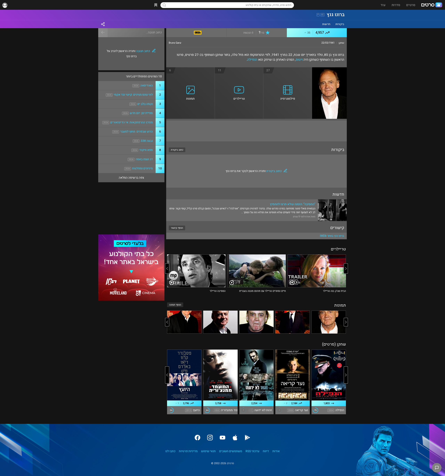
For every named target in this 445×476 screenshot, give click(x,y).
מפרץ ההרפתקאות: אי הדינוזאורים (131, 122)
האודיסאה (146, 85)
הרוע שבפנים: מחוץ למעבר (136, 131)
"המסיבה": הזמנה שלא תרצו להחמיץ (292, 204)
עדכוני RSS (252, 451)
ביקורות (339, 24)
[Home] (431, 5)
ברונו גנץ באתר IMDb (332, 236)
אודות (276, 451)
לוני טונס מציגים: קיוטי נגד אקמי (133, 95)
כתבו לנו (170, 451)
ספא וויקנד (146, 150)
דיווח (266, 451)
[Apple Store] (235, 438)
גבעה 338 (147, 141)
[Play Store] (247, 438)
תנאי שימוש (208, 451)
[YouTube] (222, 438)
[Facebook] (197, 438)
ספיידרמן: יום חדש (141, 113)
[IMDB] (198, 32)
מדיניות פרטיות (188, 451)
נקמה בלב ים (145, 104)
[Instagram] (210, 438)
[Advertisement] (256, 131)
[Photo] (329, 322)
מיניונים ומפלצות (142, 168)
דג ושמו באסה (144, 159)
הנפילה (252, 59)
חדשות (326, 24)
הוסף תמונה (175, 305)
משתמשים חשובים (230, 451)
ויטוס (299, 59)
